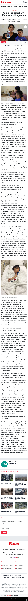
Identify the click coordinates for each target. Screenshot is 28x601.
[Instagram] (14, 558)
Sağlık (15, 6)
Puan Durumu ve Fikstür (7, 565)
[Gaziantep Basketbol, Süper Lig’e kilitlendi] (7, 505)
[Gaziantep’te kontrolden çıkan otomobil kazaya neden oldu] (21, 491)
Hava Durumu (6, 561)
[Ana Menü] (26, 2)
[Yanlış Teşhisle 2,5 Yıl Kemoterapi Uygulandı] (14, 32)
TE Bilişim (9, 595)
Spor (25, 6)
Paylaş (4, 42)
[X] (11, 558)
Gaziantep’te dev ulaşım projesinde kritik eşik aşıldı (21, 511)
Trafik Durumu (19, 561)
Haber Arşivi (19, 568)
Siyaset (21, 6)
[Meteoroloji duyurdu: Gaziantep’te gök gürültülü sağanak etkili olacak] (21, 477)
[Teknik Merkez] (4, 464)
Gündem (9, 6)
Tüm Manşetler (19, 565)
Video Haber (14, 10)
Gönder (4, 532)
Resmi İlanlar (14, 579)
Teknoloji (12, 577)
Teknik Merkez (9, 45)
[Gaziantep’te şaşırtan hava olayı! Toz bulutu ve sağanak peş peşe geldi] (7, 491)
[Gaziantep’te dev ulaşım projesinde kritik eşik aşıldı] (21, 505)
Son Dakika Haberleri (6, 568)
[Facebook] (9, 558)
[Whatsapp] (19, 558)
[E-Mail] (10, 466)
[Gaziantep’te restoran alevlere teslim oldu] (7, 477)
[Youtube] (16, 558)
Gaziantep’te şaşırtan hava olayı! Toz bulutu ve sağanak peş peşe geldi (7, 497)
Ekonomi (3, 6)
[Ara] (24, 2)
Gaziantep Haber (20, 577)
